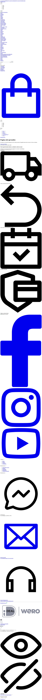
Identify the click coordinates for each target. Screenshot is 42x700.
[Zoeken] (10, 62)
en (3, 6)
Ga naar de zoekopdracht (13, 0)
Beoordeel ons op (3, 603)
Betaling (3, 468)
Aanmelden (2, 66)
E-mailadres (2, 149)
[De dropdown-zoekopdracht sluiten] (12, 62)
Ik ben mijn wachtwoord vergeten (5, 694)
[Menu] (1, 11)
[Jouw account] (0, 64)
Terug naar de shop (3, 144)
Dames (3, 462)
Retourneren (4, 470)
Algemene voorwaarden (4, 623)
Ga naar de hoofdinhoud (4, 0)
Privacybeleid (2, 624)
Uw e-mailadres (3, 630)
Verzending (4, 469)
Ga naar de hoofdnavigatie (21, 0)
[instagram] (21, 427)
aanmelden (3, 67)
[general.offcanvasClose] (0, 129)
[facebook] (21, 386)
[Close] (0, 629)
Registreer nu (2, 699)
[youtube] (21, 458)
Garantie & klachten (5, 471)
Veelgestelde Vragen (5, 467)
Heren (3, 461)
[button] (21, 459)
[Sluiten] (0, 628)
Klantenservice (2, 1)
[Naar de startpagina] (3, 12)
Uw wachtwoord (3, 631)
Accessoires (4, 463)
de (3, 5)
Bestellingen (2, 69)
